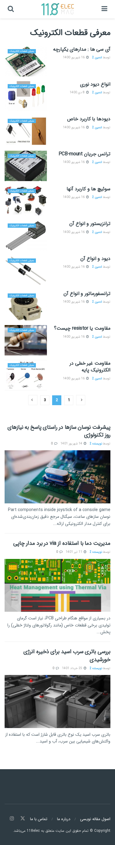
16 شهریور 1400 (74, 57)
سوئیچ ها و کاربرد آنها (88, 189)
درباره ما (63, 819)
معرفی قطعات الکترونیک (22, 51)
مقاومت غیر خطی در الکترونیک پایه (90, 366)
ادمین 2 (97, 57)
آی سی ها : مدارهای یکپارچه (81, 49)
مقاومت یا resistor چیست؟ (82, 328)
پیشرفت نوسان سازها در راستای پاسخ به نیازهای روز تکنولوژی (58, 431)
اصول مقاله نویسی (95, 819)
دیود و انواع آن (95, 258)
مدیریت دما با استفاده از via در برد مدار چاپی (61, 543)
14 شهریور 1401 (71, 443)
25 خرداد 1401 (72, 668)
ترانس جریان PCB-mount (85, 154)
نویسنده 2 (96, 443)
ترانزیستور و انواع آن (89, 223)
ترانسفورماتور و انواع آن (86, 293)
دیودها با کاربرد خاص (88, 119)
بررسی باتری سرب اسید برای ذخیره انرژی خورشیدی (66, 655)
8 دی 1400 (78, 92)
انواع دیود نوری (95, 84)
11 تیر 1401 (74, 552)
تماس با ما (38, 819)
